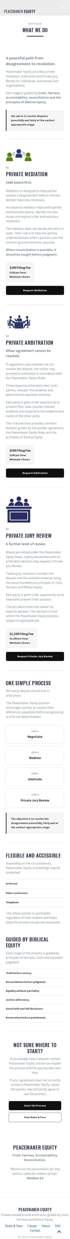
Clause (32, 1226)
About (46, 1226)
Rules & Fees (14, 1226)
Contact (35, 1231)
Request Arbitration (35, 473)
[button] (62, 8)
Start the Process (35, 1105)
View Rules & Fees (35, 1117)
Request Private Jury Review (35, 656)
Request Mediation (35, 290)
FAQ (57, 1226)
